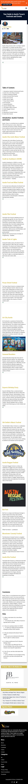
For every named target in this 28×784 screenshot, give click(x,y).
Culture (2, 759)
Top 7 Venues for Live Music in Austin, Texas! (14, 700)
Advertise (3, 745)
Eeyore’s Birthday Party (10, 388)
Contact (3, 752)
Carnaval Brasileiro (8, 354)
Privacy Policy (4, 769)
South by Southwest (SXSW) (12, 159)
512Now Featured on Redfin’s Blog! (11, 694)
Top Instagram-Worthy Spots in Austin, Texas (13, 703)
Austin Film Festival (9, 214)
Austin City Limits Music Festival (13, 137)
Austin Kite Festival (9, 557)
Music (2, 764)
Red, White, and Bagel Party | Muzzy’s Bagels (13, 692)
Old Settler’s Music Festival (11, 422)
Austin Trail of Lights (9, 239)
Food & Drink (4, 762)
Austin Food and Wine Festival (12, 182)
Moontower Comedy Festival (12, 534)
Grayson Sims (6, 27)
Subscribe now (7, 4)
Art (1, 757)
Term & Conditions (5, 772)
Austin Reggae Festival (10, 463)
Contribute (3, 747)
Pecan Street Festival (9, 283)
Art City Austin (7, 318)
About (2, 742)
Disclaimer (3, 774)
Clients (2, 749)
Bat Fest (5, 510)
